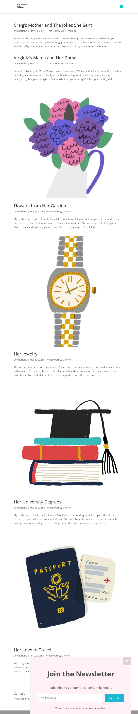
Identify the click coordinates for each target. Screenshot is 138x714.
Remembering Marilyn (58, 211)
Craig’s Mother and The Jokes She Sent (53, 25)
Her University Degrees (37, 502)
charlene (22, 30)
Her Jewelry (25, 354)
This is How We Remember (62, 30)
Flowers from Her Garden (40, 206)
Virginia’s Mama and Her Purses (46, 58)
